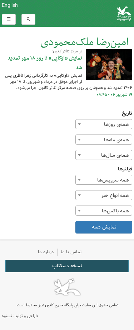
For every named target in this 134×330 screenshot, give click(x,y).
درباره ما (46, 252)
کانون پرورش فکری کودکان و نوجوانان (89, 13)
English (10, 5)
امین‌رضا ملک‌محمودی (84, 42)
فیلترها (125, 169)
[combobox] (103, 124)
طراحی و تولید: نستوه (20, 315)
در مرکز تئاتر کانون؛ (66, 51)
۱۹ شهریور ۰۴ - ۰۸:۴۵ (114, 94)
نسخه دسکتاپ (67, 266)
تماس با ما (71, 252)
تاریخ (127, 113)
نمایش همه (104, 227)
